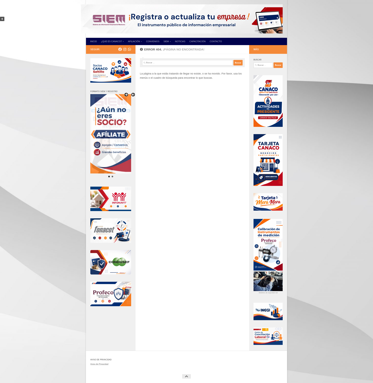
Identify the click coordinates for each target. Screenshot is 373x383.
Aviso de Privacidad (99, 364)
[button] (2, 19)
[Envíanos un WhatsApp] (129, 49)
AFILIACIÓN (134, 41)
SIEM (166, 41)
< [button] (133, 95)
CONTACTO (216, 41)
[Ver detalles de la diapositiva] (110, 134)
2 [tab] (112, 176)
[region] (186, 18)
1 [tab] (109, 176)
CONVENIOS (152, 41)
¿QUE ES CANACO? (111, 41)
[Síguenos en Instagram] (124, 49)
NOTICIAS (180, 41)
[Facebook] (120, 49)
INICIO (93, 41)
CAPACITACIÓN (197, 41)
